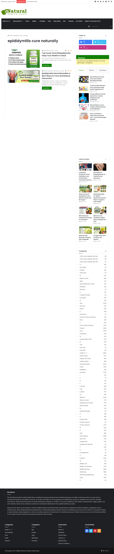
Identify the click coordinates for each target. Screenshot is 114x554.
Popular (81, 70)
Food (27, 21)
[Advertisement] (76, 9)
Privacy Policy (62, 535)
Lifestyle (82, 386)
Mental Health (84, 405)
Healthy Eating (84, 361)
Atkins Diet (83, 273)
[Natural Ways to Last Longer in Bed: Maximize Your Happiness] (84, 107)
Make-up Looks (84, 400)
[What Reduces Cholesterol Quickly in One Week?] (85, 210)
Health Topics (84, 355)
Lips (81, 389)
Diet (64, 21)
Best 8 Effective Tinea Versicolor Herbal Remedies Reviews (97, 79)
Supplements (83, 441)
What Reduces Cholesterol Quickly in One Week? (85, 217)
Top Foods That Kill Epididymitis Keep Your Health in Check (56, 54)
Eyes (81, 320)
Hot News (79, 21)
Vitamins (42, 21)
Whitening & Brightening (87, 474)
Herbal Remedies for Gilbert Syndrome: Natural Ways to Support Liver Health (99, 198)
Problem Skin (83, 419)
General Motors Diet (85, 339)
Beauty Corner (84, 278)
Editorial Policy (62, 540)
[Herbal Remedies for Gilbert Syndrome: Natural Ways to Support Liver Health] (99, 188)
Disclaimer (61, 532)
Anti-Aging (83, 267)
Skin (81, 433)
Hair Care (82, 347)
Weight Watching (85, 469)
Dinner (82, 308)
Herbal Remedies (85, 364)
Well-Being (57, 21)
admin (44, 50)
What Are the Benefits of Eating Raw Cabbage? (84, 237)
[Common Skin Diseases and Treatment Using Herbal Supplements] (84, 88)
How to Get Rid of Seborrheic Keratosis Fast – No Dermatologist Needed (98, 116)
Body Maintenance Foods (87, 284)
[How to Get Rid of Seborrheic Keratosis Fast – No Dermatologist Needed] (84, 116)
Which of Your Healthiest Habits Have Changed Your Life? (99, 218)
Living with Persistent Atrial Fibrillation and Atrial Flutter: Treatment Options (85, 176)
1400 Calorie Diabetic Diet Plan (89, 259)
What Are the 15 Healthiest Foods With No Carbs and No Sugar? (85, 197)
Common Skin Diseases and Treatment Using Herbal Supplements (97, 87)
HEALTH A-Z (6, 21)
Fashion (70, 21)
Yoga (49, 21)
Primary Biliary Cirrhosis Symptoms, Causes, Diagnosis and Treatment (98, 97)
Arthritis (82, 270)
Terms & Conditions (63, 543)
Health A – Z (83, 353)
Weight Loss (83, 463)
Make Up (82, 397)
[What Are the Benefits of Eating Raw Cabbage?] (85, 230)
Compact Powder (85, 295)
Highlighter (83, 369)
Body (81, 281)
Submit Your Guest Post (93, 21)
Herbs (34, 21)
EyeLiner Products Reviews (88, 317)
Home (10, 35)
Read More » (46, 65)
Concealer (83, 297)
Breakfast (83, 286)
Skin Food (83, 438)
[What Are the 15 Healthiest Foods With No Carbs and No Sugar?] (85, 188)
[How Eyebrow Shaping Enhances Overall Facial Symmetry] (99, 167)
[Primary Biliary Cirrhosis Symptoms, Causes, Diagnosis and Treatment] (84, 98)
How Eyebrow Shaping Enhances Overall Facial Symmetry (43, 1)
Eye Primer (83, 314)
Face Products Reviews (87, 325)
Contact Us (61, 538)
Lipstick (82, 391)
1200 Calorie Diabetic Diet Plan (89, 256)
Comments (102, 70)
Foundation (83, 333)
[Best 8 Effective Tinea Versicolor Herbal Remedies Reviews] (84, 79)
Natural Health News (48, 71)
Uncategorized (84, 452)
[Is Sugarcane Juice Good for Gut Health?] (99, 230)
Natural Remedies (85, 411)
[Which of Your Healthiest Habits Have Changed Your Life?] (99, 210)
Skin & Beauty (17, 21)
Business (82, 289)
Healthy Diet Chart (85, 358)
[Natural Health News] (14, 11)
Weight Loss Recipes (86, 466)
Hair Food (82, 350)
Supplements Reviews (86, 444)
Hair (81, 344)
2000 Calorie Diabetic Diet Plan (89, 261)
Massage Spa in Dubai (86, 403)
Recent (91, 70)
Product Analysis (85, 422)
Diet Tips (82, 306)
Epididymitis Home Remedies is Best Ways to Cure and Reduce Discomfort (56, 76)
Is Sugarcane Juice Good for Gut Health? (99, 237)
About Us (61, 529)
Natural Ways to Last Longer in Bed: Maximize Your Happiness (98, 107)
